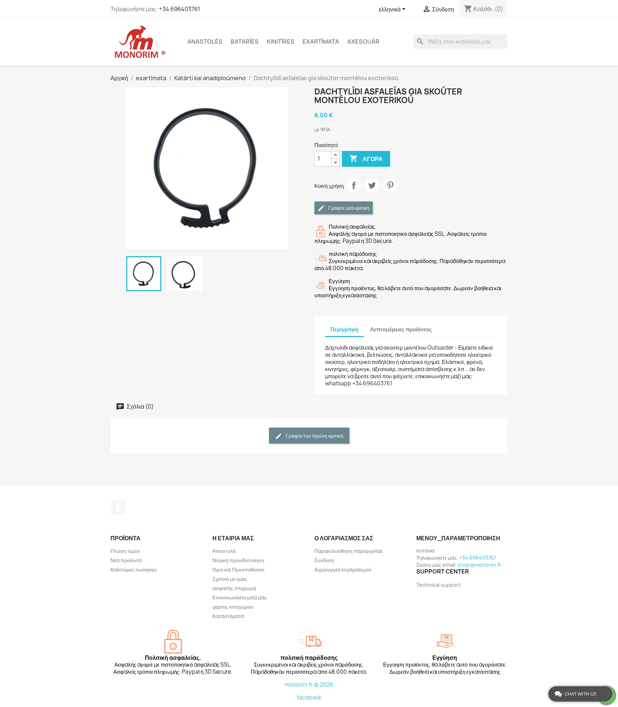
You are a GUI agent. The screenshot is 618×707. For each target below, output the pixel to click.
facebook (309, 697)
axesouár (363, 41)
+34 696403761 (179, 9)
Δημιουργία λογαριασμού (343, 569)
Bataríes (245, 41)
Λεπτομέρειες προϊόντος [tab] (401, 329)
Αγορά (366, 158)
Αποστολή (224, 550)
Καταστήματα (228, 616)
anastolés (204, 41)
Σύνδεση (324, 560)
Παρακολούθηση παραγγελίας (348, 550)
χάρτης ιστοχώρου (233, 606)
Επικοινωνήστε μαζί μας (239, 597)
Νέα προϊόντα (126, 560)
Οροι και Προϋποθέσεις (238, 569)
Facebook (118, 507)
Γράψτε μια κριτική (348, 207)
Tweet (372, 185)
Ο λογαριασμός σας (343, 538)
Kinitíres (280, 41)
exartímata (321, 41)
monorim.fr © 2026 (309, 684)
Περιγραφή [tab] (344, 329)
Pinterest (390, 185)
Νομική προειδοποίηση (238, 560)
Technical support (438, 584)
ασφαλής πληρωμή (234, 588)
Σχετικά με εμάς (229, 578)
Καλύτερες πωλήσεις (134, 569)
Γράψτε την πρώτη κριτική (314, 435)
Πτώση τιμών (125, 550)
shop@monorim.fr (479, 564)
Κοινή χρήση (354, 185)
